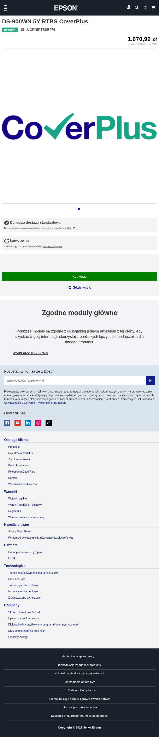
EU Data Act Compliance (80, 690)
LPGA (12, 558)
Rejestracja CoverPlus (21, 471)
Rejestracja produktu (20, 453)
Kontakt (13, 477)
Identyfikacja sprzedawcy (77, 656)
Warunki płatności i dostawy (25, 504)
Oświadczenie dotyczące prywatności (79, 673)
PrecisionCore (16, 579)
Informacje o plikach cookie (79, 707)
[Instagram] (38, 423)
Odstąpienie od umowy (80, 681)
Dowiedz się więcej (52, 246)
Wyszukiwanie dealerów (22, 484)
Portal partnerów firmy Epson (25, 552)
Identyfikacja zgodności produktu (79, 664)
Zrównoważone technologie (24, 597)
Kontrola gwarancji (19, 465)
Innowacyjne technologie (23, 591)
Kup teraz (79, 276)
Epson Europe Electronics (24, 618)
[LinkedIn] (28, 423)
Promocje (14, 446)
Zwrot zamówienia (19, 459)
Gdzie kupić (82, 287)
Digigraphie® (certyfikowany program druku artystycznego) (43, 624)
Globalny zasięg (18, 637)
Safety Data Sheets (20, 531)
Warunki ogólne (17, 498)
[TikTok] (49, 423)
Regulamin (14, 511)
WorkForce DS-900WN (30, 353)
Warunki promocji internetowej (26, 517)
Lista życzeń (145, 8)
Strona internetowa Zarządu (24, 612)
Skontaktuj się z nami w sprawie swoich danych (79, 698)
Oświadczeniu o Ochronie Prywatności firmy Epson (35, 402)
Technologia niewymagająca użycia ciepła (33, 572)
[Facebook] (7, 423)
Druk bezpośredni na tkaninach (26, 630)
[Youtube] (17, 423)
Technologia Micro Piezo (23, 585)
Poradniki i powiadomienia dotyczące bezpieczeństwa (40, 537)
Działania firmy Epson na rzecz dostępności (79, 715)
